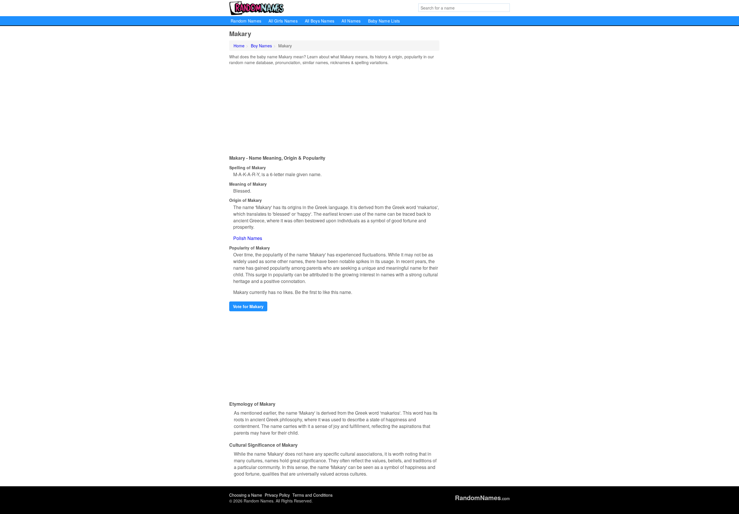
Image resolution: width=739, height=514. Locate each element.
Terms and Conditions (312, 495)
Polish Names (247, 238)
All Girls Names (283, 21)
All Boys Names (320, 21)
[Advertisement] (334, 108)
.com (482, 498)
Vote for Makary (248, 306)
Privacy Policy (277, 495)
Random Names (246, 21)
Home (239, 46)
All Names (351, 21)
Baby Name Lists (384, 21)
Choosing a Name (245, 495)
